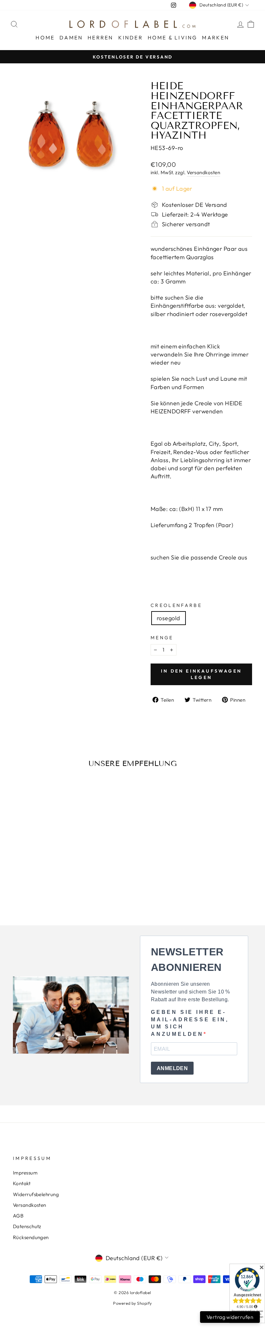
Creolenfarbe (176, 605)
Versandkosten (203, 172)
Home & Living (172, 37)
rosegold (168, 618)
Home (45, 37)
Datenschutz (27, 1226)
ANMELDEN (172, 1068)
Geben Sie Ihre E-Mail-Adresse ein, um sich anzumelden (190, 1022)
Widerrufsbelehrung (36, 1194)
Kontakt (21, 1183)
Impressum (25, 1173)
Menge (162, 638)
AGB (18, 1216)
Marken (215, 37)
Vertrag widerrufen (230, 1317)
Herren (100, 37)
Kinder (130, 37)
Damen (71, 37)
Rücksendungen (31, 1237)
